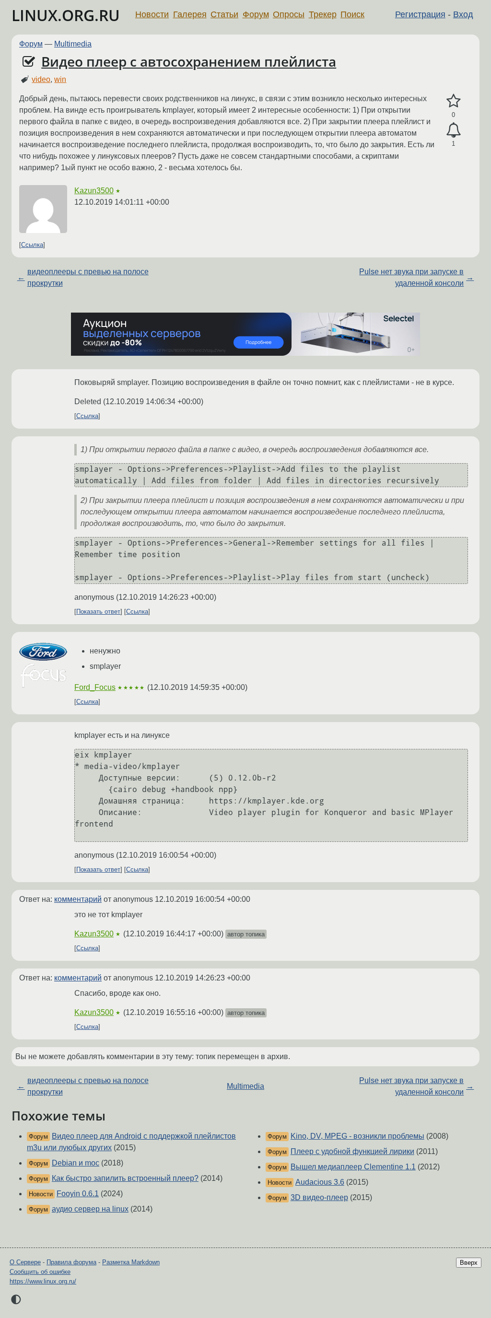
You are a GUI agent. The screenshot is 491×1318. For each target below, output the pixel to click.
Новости (152, 14)
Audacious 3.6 (319, 1182)
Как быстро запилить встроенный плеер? (125, 1178)
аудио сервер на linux (90, 1209)
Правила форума (71, 1262)
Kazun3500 (94, 191)
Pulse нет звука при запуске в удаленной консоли (411, 277)
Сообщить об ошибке (40, 1271)
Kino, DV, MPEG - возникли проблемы (357, 1136)
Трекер (323, 14)
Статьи (224, 14)
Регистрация (420, 14)
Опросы (288, 14)
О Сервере (25, 1262)
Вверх (469, 1262)
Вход (463, 14)
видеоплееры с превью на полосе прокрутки (88, 277)
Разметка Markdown (131, 1262)
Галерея (190, 14)
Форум (256, 14)
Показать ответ (98, 611)
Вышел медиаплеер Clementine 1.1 (353, 1167)
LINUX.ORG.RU (66, 15)
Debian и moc (75, 1163)
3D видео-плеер (319, 1197)
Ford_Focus (95, 687)
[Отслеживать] (453, 130)
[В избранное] (453, 101)
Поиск (352, 14)
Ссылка (32, 244)
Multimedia (73, 44)
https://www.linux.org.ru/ (43, 1281)
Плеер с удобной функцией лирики (352, 1151)
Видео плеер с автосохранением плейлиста (188, 61)
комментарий (78, 899)
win (60, 79)
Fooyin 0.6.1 (78, 1194)
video (41, 79)
